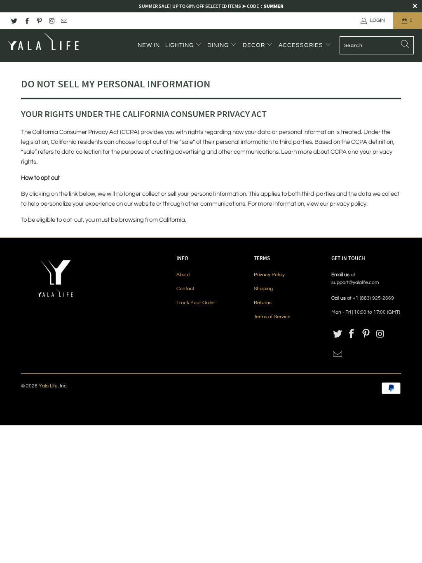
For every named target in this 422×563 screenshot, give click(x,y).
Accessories (302, 45)
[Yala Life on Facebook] (26, 20)
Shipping (263, 288)
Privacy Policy (269, 274)
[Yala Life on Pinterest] (38, 20)
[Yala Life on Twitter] (13, 20)
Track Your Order (195, 302)
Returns (263, 302)
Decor (255, 45)
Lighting (180, 45)
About (183, 274)
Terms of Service (272, 316)
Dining (218, 45)
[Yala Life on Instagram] (51, 20)
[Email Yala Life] (63, 20)
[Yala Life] (44, 45)
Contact (185, 288)
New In (149, 45)
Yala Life (48, 386)
